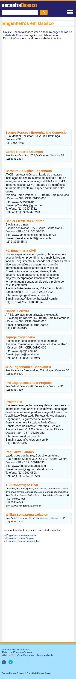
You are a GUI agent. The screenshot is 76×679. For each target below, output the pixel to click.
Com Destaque (25, 655)
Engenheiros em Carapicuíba (22, 541)
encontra (19, 5)
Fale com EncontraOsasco (17, 652)
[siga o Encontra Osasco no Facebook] (4, 663)
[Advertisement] (38, 79)
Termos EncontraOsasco (13, 673)
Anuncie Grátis (45, 655)
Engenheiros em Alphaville (21, 535)
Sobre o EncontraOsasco (16, 649)
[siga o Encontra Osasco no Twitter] (10, 663)
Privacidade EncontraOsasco (39, 673)
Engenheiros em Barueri (20, 538)
